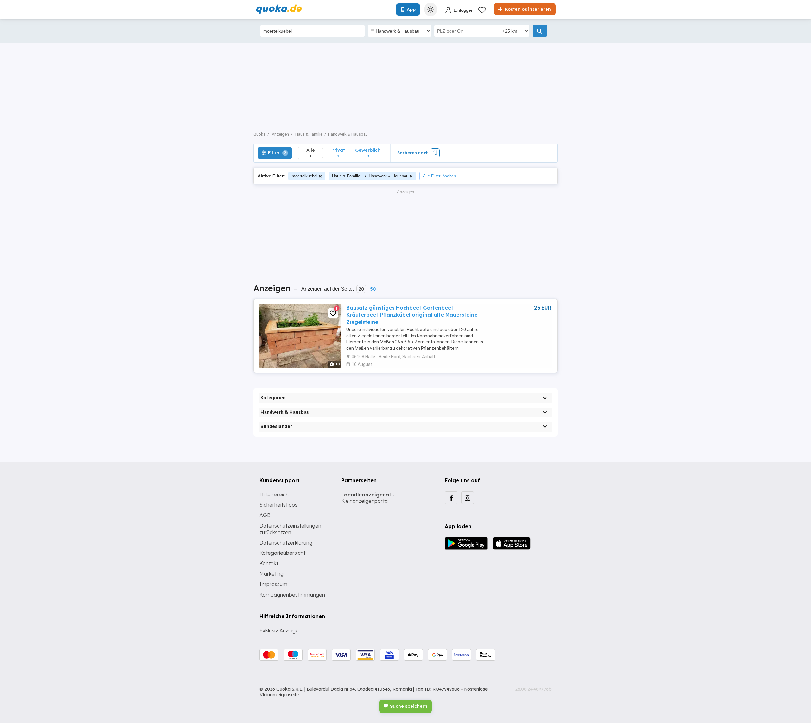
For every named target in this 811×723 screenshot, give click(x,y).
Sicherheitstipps (278, 505)
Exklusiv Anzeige (279, 630)
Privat (338, 152)
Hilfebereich (274, 494)
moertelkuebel (304, 176)
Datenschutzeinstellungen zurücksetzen (290, 528)
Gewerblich (367, 152)
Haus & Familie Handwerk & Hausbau (370, 175)
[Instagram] (468, 498)
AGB (265, 515)
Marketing (271, 574)
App (411, 9)
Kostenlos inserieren (527, 9)
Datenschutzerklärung (285, 543)
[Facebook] (451, 498)
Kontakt (268, 563)
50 (373, 289)
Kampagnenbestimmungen (292, 595)
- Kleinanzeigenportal (368, 497)
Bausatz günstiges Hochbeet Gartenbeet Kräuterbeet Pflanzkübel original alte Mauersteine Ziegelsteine (411, 314)
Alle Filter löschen (439, 176)
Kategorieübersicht (282, 553)
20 (361, 289)
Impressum (273, 584)
